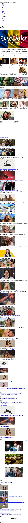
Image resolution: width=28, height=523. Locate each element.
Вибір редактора (4, 405)
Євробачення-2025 (6, 137)
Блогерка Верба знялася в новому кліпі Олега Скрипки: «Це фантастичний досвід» (10, 315)
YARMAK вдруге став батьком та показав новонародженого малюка (8, 201)
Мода (2, 7)
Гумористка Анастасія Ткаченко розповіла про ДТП (6, 279)
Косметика (3, 8)
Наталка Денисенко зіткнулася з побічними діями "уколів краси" (9, 490)
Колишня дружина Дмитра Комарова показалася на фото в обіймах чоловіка (12, 388)
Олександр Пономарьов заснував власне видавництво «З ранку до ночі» (9, 169)
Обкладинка (3, 17)
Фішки (2, 9)
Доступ (3, 11)
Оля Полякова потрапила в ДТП (5, 426)
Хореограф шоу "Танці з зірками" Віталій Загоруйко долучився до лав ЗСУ (9, 190)
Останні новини (3, 389)
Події (2, 4)
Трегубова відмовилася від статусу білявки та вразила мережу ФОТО (9, 290)
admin (6, 170)
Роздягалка (12, 359)
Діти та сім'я (3, 5)
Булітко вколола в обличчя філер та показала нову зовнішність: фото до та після (11, 496)
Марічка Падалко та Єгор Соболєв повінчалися (6, 403)
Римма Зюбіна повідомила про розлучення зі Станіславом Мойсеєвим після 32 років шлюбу (11, 402)
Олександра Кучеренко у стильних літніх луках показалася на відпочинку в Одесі (12, 502)
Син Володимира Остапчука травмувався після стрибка (7, 146)
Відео (2, 22)
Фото (2, 21)
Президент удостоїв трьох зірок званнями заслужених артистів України (9, 399)
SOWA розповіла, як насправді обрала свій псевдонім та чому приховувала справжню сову (11, 180)
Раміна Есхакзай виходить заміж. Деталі (5, 347)
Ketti (6, 148)
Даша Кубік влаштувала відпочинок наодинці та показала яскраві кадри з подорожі (10, 358)
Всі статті (3, 3)
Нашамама (3, 12)
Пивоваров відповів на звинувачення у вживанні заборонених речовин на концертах (11, 156)
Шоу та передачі (4, 16)
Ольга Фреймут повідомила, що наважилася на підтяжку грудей (8, 510)
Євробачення (2, 137)
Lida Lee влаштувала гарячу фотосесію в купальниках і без (7, 267)
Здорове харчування (4, 13)
